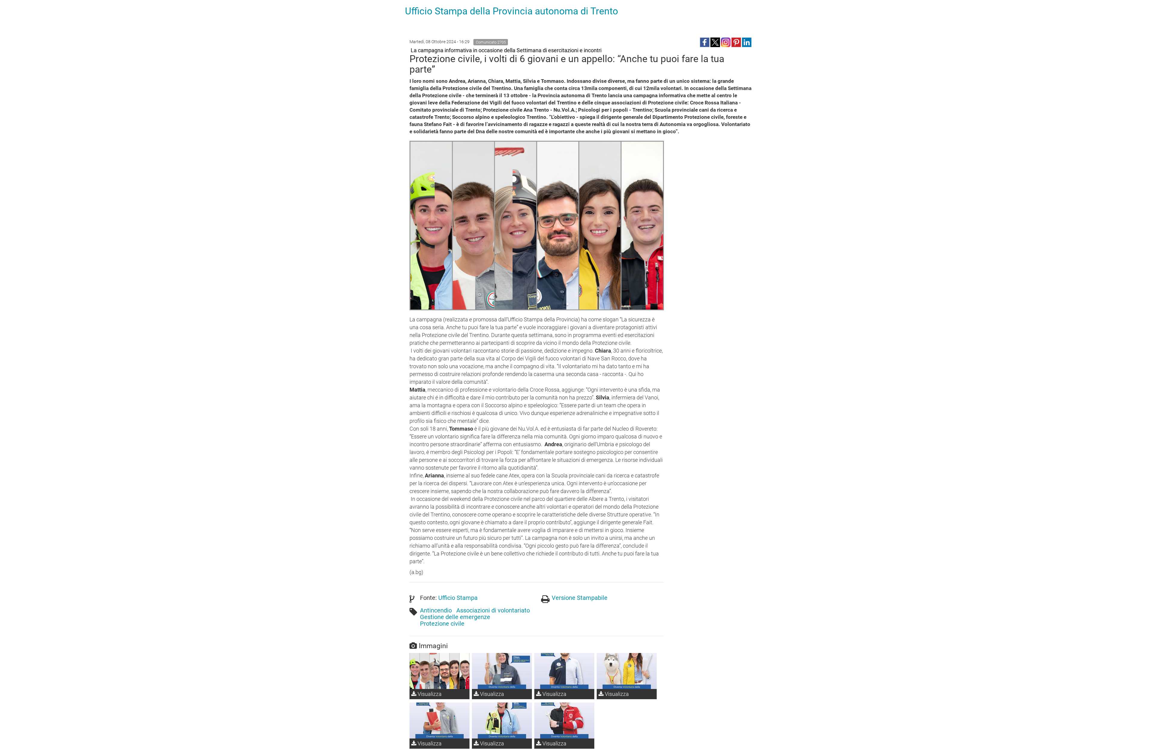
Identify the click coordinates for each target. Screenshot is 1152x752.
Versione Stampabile (580, 597)
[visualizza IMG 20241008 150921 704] (440, 671)
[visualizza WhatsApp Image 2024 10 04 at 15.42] (502, 671)
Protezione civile (442, 623)
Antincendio (436, 610)
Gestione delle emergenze (455, 617)
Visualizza (429, 694)
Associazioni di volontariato (493, 610)
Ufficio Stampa (458, 597)
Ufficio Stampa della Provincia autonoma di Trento (511, 11)
